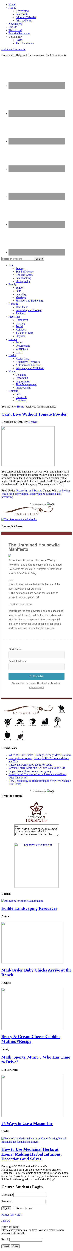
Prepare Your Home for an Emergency (30, 771)
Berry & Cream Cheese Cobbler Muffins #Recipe (30, 1039)
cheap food (7, 493)
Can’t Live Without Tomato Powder (34, 414)
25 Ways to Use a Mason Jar (27, 1123)
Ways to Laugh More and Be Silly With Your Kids (37, 767)
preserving (7, 496)
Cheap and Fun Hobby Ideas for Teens (30, 764)
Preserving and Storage (29, 490)
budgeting (64, 490)
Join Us (5, 1220)
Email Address (17, 661)
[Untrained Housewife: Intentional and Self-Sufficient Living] (37, 822)
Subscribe (36, 676)
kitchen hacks (53, 493)
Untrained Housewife (13, 49)
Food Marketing (36, 504)
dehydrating (22, 493)
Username (7, 1194)
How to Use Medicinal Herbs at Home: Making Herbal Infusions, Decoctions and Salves (31, 1154)
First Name (15, 649)
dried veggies (37, 493)
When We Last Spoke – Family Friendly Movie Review (40, 754)
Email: (5, 1239)
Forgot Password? (11, 1214)
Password (6, 1201)
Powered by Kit (36, 687)
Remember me (24, 1208)
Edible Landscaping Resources (29, 908)
